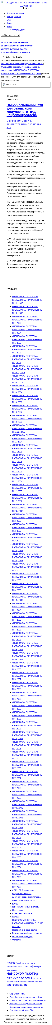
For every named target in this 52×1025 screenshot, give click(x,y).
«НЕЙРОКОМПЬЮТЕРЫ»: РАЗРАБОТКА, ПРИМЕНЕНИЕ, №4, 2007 (27, 626)
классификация (32, 966)
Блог (9, 20)
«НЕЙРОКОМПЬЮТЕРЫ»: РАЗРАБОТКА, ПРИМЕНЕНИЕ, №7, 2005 (27, 755)
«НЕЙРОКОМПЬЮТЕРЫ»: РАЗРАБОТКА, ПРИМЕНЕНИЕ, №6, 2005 (27, 705)
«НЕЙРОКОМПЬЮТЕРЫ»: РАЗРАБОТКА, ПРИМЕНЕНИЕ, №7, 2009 (27, 794)
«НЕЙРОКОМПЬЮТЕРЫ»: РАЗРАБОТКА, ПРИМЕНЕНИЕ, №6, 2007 (27, 725)
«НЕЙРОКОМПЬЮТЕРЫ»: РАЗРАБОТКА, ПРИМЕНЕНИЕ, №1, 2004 (27, 329)
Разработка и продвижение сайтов (25, 997)
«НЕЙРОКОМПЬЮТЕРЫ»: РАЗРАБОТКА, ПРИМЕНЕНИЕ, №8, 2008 (27, 844)
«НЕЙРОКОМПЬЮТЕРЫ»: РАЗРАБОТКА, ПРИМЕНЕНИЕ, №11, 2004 (27, 438)
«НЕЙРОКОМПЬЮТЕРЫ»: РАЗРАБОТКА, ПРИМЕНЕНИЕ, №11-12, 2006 (27, 428)
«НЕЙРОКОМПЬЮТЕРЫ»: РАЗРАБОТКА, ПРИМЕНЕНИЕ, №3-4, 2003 (27, 547)
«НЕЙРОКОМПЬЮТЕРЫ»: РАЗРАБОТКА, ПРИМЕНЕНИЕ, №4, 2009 (27, 636)
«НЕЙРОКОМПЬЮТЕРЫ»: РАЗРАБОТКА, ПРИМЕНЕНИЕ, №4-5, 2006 (27, 596)
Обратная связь (17, 994)
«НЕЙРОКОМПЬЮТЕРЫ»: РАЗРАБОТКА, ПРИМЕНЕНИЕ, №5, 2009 (24, 124)
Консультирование (15, 13)
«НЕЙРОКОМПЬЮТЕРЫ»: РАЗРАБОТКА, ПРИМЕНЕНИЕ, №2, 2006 (27, 527)
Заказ (9, 26)
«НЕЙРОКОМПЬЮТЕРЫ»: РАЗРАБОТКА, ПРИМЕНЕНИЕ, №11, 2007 (27, 448)
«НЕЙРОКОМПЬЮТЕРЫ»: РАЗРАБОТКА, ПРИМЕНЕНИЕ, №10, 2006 (27, 398)
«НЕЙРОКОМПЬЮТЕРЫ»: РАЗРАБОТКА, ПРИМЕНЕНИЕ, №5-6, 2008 (27, 656)
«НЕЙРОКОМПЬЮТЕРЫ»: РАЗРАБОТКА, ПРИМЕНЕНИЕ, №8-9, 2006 (27, 824)
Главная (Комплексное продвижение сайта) (22, 63)
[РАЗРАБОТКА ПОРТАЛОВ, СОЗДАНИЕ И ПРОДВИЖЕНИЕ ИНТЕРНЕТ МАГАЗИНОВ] (26, 6)
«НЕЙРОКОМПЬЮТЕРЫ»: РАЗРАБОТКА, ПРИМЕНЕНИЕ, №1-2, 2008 (27, 309)
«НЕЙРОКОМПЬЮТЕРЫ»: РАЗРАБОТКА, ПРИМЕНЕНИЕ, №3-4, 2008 (27, 557)
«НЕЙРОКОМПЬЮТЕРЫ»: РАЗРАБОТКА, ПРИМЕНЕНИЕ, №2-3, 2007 (27, 507)
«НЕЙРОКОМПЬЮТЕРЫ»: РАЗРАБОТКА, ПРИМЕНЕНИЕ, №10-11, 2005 (27, 379)
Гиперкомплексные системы (25, 907)
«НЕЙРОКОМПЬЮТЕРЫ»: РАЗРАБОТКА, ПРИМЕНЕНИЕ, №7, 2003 (27, 745)
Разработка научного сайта (25, 963)
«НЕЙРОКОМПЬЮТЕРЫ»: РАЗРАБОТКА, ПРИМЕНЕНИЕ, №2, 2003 (27, 517)
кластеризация (12, 970)
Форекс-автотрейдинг (22, 936)
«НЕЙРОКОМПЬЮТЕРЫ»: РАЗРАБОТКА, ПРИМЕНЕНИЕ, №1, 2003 (27, 319)
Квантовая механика (22, 913)
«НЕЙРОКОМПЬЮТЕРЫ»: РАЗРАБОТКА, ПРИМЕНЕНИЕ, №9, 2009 (27, 883)
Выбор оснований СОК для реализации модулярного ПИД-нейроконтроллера (25, 110)
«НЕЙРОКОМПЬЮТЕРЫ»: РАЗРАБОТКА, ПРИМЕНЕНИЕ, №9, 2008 (27, 873)
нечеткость (37, 978)
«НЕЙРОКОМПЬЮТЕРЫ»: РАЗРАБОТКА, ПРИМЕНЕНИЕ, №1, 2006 (27, 339)
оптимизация (13, 981)
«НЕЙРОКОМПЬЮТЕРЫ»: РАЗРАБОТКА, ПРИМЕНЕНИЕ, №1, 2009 (27, 359)
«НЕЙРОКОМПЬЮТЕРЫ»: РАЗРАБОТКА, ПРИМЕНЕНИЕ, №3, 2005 (27, 567)
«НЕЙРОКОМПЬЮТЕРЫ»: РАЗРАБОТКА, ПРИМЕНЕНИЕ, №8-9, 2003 (27, 804)
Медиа (15, 916)
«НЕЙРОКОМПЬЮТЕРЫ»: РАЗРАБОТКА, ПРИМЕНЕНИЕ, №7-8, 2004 (27, 735)
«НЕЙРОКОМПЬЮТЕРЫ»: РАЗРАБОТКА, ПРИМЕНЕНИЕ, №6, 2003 (27, 695)
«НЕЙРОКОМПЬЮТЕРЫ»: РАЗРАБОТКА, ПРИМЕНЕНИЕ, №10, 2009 (27, 418)
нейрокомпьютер (22, 973)
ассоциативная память (15, 966)
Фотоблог (16, 940)
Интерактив (17, 910)
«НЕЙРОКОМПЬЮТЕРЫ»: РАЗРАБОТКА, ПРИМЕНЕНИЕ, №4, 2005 (27, 616)
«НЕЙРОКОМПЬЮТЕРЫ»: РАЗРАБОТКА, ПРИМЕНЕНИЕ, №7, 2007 (27, 774)
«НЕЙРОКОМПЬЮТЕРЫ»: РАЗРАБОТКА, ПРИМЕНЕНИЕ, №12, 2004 (27, 478)
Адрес (10, 23)
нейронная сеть (19, 977)
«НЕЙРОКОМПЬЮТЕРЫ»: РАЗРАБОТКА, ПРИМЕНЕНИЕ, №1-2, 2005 (27, 299)
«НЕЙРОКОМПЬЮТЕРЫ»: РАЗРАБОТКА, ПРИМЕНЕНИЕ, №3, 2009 (27, 586)
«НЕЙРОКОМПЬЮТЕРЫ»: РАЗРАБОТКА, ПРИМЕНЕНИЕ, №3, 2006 (27, 576)
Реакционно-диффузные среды (27, 933)
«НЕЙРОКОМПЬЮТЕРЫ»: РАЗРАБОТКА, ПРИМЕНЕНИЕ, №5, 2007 (27, 675)
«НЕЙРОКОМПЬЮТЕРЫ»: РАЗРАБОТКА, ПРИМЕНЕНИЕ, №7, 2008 (27, 784)
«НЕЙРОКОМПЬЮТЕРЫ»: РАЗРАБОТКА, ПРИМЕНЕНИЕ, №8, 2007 (27, 834)
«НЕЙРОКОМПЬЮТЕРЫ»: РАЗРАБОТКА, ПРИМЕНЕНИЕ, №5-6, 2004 (27, 646)
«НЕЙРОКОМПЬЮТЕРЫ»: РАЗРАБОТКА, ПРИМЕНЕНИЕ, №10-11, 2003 (27, 369)
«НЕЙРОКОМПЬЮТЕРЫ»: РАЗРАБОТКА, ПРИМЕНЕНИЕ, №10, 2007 (27, 408)
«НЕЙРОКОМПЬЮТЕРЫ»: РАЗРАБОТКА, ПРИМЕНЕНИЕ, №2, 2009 (27, 537)
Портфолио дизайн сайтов (24, 930)
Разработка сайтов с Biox (21, 1010)
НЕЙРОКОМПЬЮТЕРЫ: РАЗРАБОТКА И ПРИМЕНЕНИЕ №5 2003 (27, 923)
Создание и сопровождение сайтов (26, 1007)
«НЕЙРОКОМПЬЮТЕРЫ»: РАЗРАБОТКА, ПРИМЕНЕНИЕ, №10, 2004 (27, 388)
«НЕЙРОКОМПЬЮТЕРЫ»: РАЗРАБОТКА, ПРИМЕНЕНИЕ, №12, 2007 (27, 497)
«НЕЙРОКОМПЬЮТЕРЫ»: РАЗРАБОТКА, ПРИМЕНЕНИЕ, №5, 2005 (27, 666)
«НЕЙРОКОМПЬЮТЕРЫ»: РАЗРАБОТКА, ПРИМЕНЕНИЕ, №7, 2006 (27, 764)
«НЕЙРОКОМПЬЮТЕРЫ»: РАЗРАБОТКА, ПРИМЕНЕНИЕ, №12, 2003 (27, 468)
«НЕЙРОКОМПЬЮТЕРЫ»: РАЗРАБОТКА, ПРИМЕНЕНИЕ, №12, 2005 (27, 487)
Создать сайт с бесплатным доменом (27, 1000)
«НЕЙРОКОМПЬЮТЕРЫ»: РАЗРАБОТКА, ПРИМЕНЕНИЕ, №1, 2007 (27, 349)
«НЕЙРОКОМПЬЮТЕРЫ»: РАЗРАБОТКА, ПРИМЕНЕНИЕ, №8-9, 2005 (27, 814)
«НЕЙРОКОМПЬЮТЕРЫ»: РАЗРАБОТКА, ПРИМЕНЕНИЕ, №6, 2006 (27, 715)
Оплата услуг (18, 30)
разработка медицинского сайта (31, 981)
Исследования (14, 16)
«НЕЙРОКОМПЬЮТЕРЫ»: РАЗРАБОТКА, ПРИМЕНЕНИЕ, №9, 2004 (27, 863)
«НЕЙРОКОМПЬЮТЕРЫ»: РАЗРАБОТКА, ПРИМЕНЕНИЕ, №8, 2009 (27, 854)
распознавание (17, 984)
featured (11, 963)
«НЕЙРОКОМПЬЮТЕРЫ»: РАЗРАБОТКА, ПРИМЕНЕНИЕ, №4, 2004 (27, 606)
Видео (15, 903)
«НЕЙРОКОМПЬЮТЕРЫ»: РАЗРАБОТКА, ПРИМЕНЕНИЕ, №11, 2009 (27, 458)
